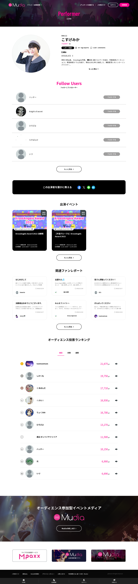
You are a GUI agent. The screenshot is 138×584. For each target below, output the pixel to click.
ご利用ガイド (101, 5)
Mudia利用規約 (35, 574)
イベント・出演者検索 (34, 5)
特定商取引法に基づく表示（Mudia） (78, 574)
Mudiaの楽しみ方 (68, 528)
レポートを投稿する (88, 5)
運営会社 (25, 574)
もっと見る (68, 169)
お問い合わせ (61, 574)
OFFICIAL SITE (66, 56)
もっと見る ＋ (94, 69)
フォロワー (64, 44)
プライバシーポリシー (48, 574)
